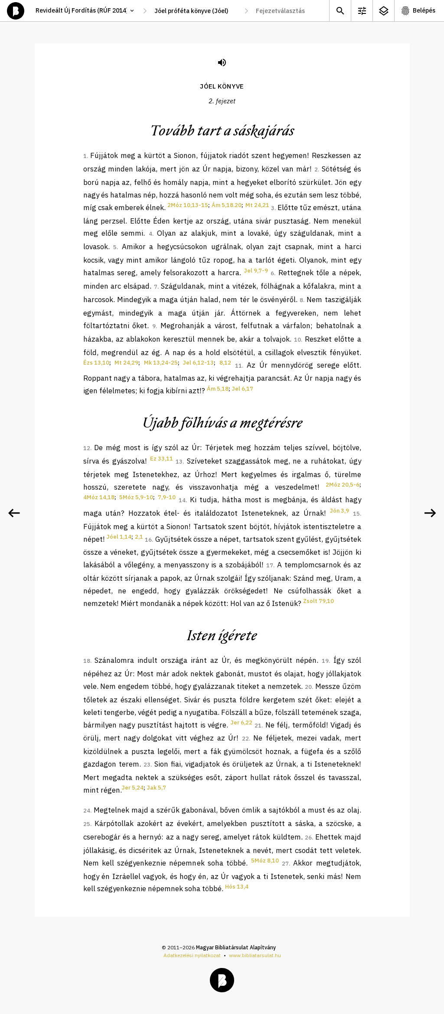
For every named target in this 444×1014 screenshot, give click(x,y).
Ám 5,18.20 (227, 205)
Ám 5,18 (218, 388)
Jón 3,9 (339, 510)
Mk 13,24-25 (161, 362)
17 (269, 565)
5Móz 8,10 (265, 860)
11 (238, 365)
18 (86, 661)
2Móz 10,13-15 (187, 205)
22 (245, 738)
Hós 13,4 (236, 886)
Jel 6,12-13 (198, 362)
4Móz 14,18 (98, 497)
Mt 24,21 (257, 205)
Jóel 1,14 (119, 536)
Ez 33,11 (161, 458)
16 (148, 539)
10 (297, 339)
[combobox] (195, 11)
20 (308, 687)
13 (179, 461)
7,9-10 (167, 497)
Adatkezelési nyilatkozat (192, 955)
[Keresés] (340, 10)
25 (86, 824)
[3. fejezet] (430, 513)
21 (258, 725)
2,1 (139, 536)
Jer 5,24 (133, 787)
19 (325, 661)
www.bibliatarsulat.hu (255, 955)
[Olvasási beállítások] (361, 10)
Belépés (424, 10)
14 (182, 500)
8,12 (225, 362)
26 (308, 837)
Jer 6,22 (241, 722)
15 (356, 513)
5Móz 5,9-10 (136, 497)
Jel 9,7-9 (256, 270)
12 (86, 448)
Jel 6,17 (242, 388)
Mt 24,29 (126, 362)
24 (86, 810)
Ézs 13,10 (96, 362)
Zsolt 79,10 (318, 601)
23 (147, 764)
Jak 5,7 (156, 787)
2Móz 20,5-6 (342, 484)
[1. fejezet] (14, 513)
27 (285, 863)
